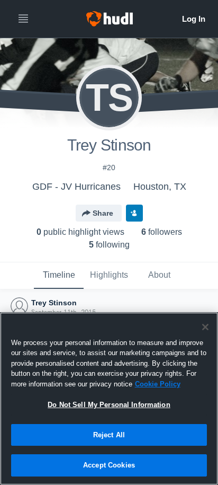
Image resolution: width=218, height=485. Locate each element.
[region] (109, 398)
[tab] (59, 275)
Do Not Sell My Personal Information (109, 405)
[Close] (205, 327)
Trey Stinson (54, 302)
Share (103, 213)
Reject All (109, 435)
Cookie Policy (157, 384)
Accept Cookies (109, 465)
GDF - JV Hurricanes (76, 186)
